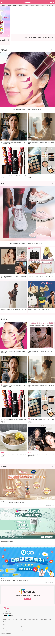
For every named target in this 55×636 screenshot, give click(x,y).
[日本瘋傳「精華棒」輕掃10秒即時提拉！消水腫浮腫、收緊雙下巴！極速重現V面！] (13, 335)
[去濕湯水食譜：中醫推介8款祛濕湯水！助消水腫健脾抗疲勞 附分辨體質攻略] (13, 438)
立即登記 (27, 598)
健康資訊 (26, 5)
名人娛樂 (20, 5)
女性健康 (2, 452)
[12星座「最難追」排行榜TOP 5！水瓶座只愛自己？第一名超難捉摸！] (41, 335)
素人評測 (33, 619)
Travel (11, 626)
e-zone (24, 626)
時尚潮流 (9, 5)
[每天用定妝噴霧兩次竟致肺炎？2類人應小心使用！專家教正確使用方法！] (41, 369)
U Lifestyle (5, 626)
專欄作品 (37, 619)
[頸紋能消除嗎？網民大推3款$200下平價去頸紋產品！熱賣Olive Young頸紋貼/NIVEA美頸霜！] (13, 369)
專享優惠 (50, 619)
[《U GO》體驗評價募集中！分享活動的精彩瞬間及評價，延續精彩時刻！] (27, 562)
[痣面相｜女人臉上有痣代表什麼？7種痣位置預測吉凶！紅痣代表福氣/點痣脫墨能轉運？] (41, 438)
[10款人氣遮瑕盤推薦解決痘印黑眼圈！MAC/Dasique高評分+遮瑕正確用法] (41, 403)
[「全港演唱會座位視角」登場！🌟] (27, 21)
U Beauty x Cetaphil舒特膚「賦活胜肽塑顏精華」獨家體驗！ (12, 502)
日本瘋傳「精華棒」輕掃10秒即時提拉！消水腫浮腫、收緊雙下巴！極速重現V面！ (27, 109)
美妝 (29, 384)
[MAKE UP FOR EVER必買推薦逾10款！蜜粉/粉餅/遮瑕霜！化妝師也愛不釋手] (13, 403)
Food (14, 626)
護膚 (1, 349)
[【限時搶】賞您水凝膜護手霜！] (27, 523)
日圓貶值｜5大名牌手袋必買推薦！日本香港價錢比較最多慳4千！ (41, 276)
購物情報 (42, 5)
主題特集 (41, 619)
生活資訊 (29, 452)
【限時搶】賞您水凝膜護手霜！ (7, 541)
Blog (21, 626)
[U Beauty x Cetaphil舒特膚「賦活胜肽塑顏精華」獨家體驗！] (27, 484)
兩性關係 (37, 5)
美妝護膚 (3, 5)
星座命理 (32, 5)
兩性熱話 (29, 349)
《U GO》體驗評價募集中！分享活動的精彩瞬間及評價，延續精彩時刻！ (15, 580)
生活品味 (14, 5)
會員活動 (45, 619)
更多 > (52, 49)
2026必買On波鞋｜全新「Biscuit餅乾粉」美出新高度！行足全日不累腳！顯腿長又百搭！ (27, 243)
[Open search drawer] (54, 2)
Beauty (18, 626)
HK (8, 626)
